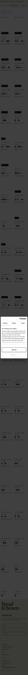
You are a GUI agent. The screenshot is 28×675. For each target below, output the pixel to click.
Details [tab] (14, 323)
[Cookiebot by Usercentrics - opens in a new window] (19, 319)
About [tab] (23, 323)
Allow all (14, 349)
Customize (13, 354)
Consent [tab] (5, 323)
